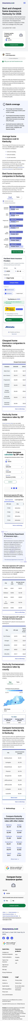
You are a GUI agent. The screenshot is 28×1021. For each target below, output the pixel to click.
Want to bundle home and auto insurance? (13, 897)
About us (4, 980)
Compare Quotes (14, 44)
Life (16, 963)
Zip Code (5, 890)
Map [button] (10, 682)
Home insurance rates (7, 423)
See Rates (9, 319)
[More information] (24, 252)
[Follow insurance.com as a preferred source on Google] (14, 868)
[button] (14, 808)
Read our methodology (20, 409)
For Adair (14, 717)
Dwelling (7, 465)
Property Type (6, 274)
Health (16, 960)
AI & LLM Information (7, 994)
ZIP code (7, 459)
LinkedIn (12, 937)
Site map (4, 969)
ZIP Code (6, 268)
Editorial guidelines (6, 989)
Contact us (5, 983)
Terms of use (18, 983)
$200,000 (8, 467)
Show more (14, 797)
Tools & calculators (6, 957)
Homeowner (9, 293)
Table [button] (17, 197)
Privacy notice (18, 980)
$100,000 (8, 472)
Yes (7, 900)
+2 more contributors (13, 58)
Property (17, 957)
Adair (5, 711)
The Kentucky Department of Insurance (14, 559)
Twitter (7, 937)
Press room (5, 991)
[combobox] (14, 467)
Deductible (8, 475)
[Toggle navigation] (24, 3)
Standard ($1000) (11, 477)
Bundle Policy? (20, 293)
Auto (16, 954)
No (13, 900)
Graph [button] (10, 197)
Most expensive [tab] (9, 499)
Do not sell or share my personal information (19, 987)
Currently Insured (10, 289)
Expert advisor (5, 986)
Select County (7, 709)
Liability (7, 470)
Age (15, 268)
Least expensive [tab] (19, 499)
